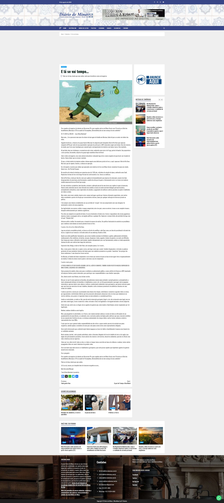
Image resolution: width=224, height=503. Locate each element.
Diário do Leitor (83, 28)
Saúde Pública (92, 442)
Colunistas (117, 28)
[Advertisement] (111, 50)
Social (64, 442)
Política (93, 28)
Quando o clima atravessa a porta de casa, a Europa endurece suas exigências (140, 107)
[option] (149, 108)
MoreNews (116, 501)
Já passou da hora (96, 402)
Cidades (109, 28)
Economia (101, 28)
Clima (142, 442)
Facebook (135, 475)
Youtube (134, 485)
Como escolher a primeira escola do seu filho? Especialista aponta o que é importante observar (140, 119)
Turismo (125, 28)
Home (64, 28)
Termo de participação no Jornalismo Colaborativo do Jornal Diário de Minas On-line (75, 485)
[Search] (164, 28)
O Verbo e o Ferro (119, 402)
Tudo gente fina (65, 382)
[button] (60, 28)
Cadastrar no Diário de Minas (147, 460)
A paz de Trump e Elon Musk (122, 382)
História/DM (72, 28)
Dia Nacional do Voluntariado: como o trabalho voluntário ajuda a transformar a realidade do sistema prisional (125, 436)
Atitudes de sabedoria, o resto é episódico (72, 402)
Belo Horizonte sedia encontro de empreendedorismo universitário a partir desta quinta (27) (140, 130)
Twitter (134, 478)
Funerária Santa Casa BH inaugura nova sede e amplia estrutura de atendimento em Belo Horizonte (140, 141)
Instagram (135, 481)
